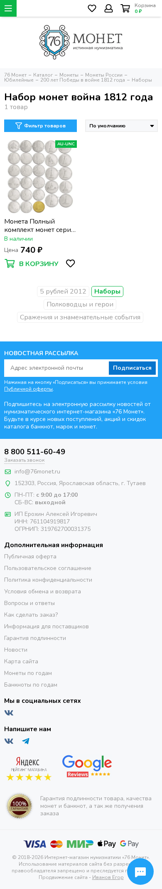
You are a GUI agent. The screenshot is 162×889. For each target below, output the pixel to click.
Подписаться (132, 368)
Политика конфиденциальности (48, 580)
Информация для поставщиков (46, 626)
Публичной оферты (28, 389)
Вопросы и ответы (29, 603)
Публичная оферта (30, 556)
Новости (15, 650)
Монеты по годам (28, 673)
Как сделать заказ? (31, 615)
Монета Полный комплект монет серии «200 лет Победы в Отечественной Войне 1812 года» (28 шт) (39, 225)
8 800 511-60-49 (34, 451)
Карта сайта (21, 661)
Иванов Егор (108, 877)
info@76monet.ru (37, 472)
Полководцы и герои (80, 304)
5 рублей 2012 (63, 291)
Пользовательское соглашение (47, 568)
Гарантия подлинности (35, 638)
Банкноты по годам (30, 685)
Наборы (107, 291)
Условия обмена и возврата (42, 591)
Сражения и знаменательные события (80, 317)
